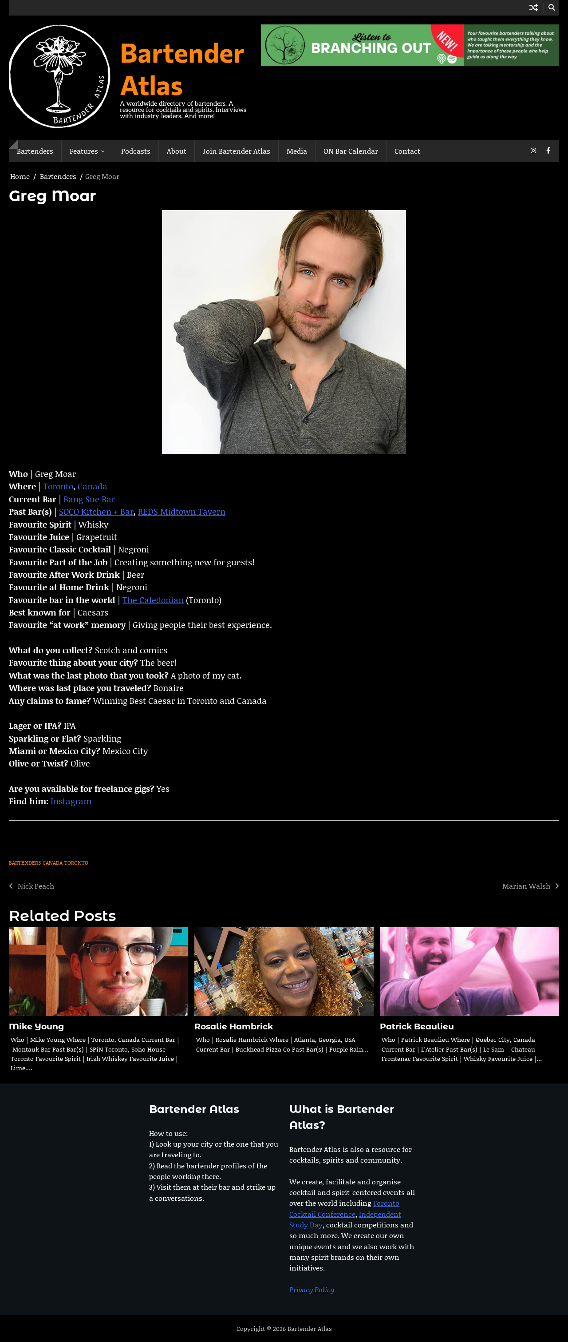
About (176, 151)
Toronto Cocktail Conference (344, 1208)
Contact (407, 151)
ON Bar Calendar (350, 151)
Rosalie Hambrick (233, 1026)
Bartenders (35, 151)
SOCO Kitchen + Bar (96, 511)
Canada (92, 486)
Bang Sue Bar (89, 499)
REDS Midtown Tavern (181, 511)
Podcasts (135, 151)
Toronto (58, 486)
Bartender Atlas (182, 68)
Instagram (71, 801)
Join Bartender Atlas (236, 151)
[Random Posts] (533, 8)
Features (84, 151)
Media (297, 151)
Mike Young (36, 1026)
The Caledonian (153, 600)
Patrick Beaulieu (417, 1026)
